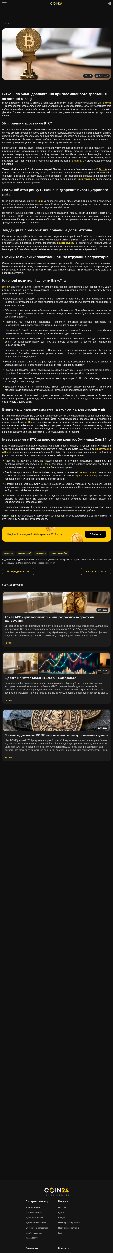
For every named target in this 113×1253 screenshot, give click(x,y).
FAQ (60, 1232)
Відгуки (61, 1217)
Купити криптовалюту (36, 1222)
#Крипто (41, 553)
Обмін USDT (32, 1238)
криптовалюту (86, 179)
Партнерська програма (69, 1222)
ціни (40, 201)
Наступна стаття (96, 571)
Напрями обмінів (34, 1212)
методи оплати (87, 472)
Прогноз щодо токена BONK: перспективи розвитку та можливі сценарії (56, 735)
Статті (8, 23)
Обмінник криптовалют (37, 1227)
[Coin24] (56, 4)
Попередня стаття (18, 571)
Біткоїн (103, 169)
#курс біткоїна (59, 553)
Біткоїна (77, 160)
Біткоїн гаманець (34, 1232)
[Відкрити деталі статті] (56, 602)
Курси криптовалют (35, 1217)
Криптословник (33, 1207)
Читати (8, 642)
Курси (61, 1212)
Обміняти (95, 534)
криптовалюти (65, 242)
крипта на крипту (86, 475)
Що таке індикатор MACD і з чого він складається (40, 678)
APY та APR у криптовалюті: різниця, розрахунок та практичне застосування (50, 619)
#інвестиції (24, 553)
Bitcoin (107, 102)
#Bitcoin (8, 553)
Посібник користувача (68, 1227)
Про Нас (62, 1207)
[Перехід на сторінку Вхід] (109, 4)
